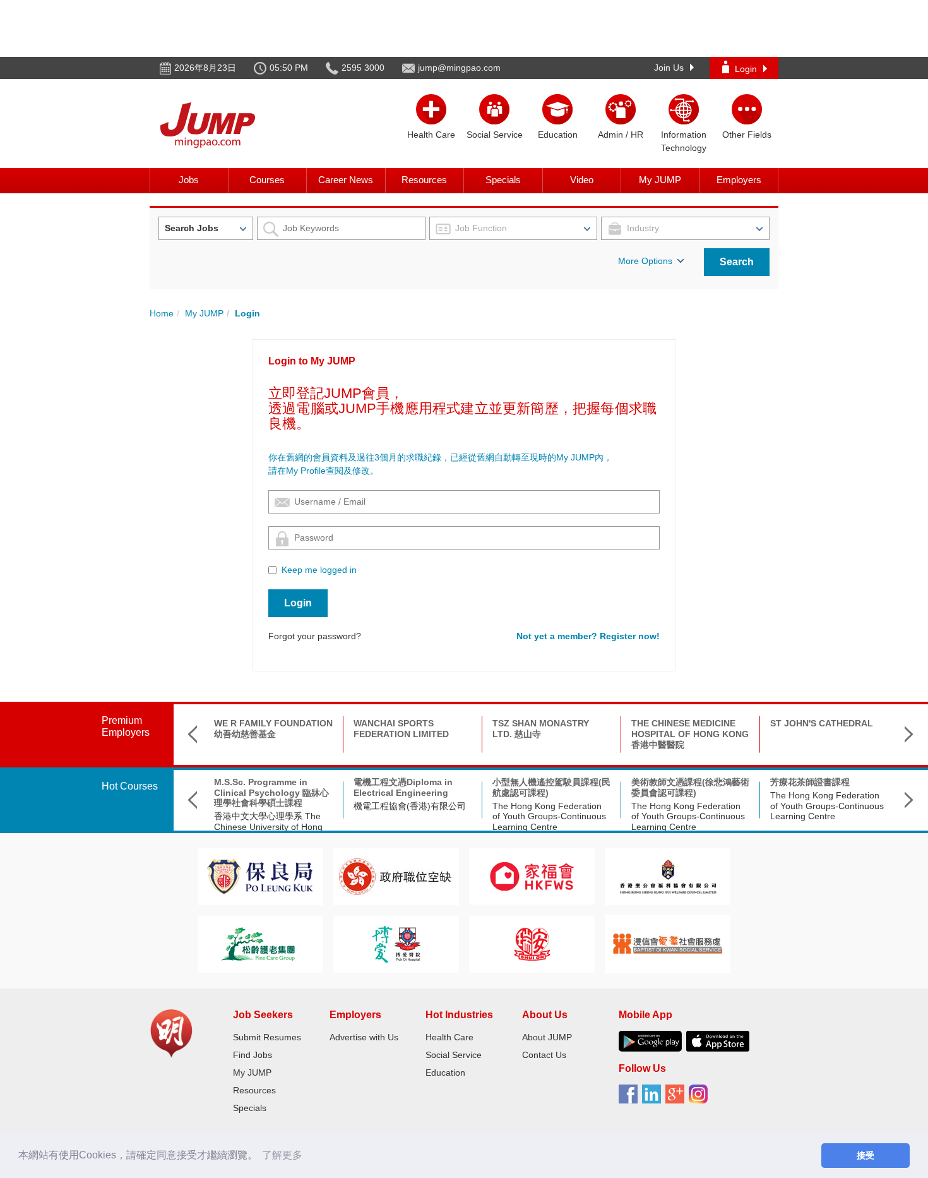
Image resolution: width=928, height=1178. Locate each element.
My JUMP (660, 179)
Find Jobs (252, 1055)
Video (581, 179)
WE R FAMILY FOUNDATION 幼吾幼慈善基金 (273, 728)
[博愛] (396, 943)
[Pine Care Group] (260, 943)
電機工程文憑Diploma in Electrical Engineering (403, 787)
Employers (739, 179)
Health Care (449, 1037)
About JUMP (547, 1037)
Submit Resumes (267, 1037)
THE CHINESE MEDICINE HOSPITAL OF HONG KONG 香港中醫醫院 (690, 734)
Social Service (453, 1055)
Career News (345, 179)
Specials (503, 179)
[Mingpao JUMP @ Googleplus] (677, 1098)
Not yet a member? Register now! (588, 636)
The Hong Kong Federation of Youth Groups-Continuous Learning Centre (549, 816)
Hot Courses (130, 786)
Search (737, 261)
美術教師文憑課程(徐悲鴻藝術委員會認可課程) (690, 787)
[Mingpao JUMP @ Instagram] (700, 1098)
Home (162, 313)
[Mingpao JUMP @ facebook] (630, 1098)
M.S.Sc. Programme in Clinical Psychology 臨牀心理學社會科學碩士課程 (271, 792)
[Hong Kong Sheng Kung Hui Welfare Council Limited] (668, 875)
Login (746, 69)
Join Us (669, 68)
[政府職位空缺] (396, 875)
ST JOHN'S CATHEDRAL (821, 723)
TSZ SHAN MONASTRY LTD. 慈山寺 (540, 728)
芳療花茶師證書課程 (810, 782)
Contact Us (544, 1055)
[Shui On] (532, 943)
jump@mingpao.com (459, 68)
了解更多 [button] (282, 1155)
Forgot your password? (314, 636)
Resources (424, 179)
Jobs (189, 179)
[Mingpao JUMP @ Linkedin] (653, 1098)
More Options (645, 261)
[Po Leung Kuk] (260, 875)
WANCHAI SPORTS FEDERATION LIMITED (401, 728)
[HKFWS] (532, 875)
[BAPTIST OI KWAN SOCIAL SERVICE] (667, 943)
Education (445, 1072)
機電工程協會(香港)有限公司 (410, 806)
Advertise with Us (364, 1037)
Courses (267, 179)
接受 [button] (865, 1155)
